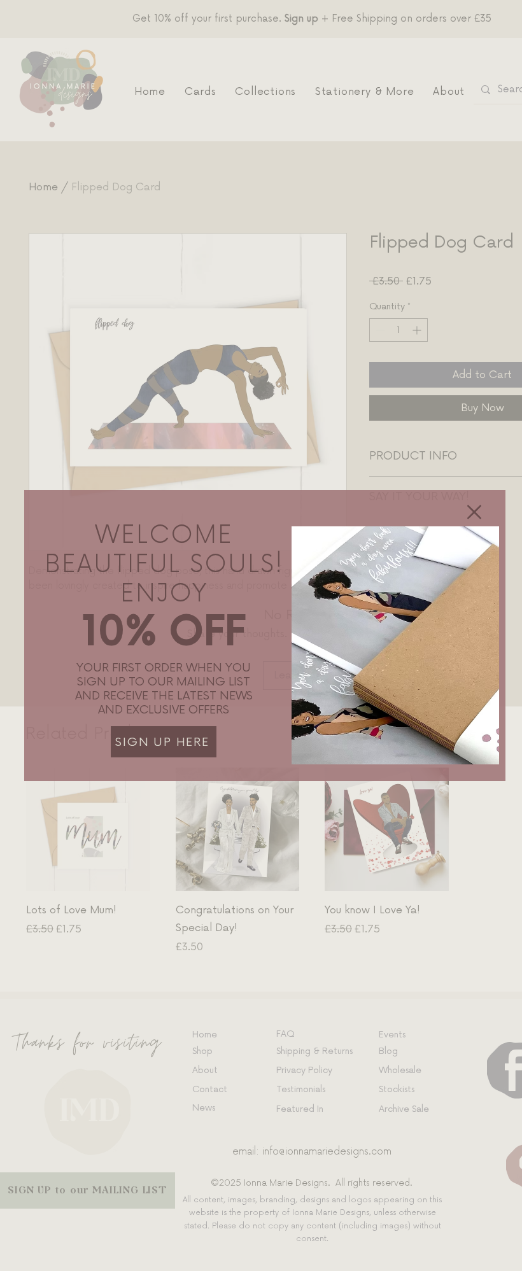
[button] (474, 512)
